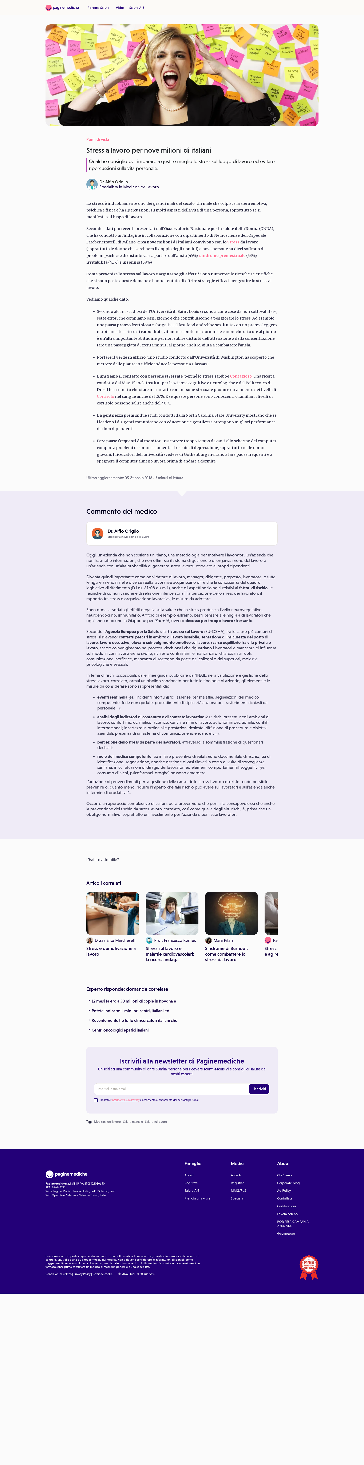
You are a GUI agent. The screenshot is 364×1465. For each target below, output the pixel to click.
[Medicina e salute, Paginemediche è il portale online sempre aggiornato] (62, 8)
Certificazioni (286, 1206)
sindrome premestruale (222, 255)
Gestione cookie (102, 1273)
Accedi (189, 1175)
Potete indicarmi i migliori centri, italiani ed (130, 1010)
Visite (120, 7)
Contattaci (284, 1198)
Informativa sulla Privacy (125, 1100)
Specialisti (238, 1198)
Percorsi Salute (98, 7)
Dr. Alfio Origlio (113, 182)
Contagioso (241, 376)
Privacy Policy (82, 1274)
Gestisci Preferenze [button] (71, 1457)
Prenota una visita (197, 1198)
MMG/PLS (238, 1190)
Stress (233, 242)
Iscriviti (260, 1089)
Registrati (191, 1183)
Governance (286, 1233)
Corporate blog (288, 1183)
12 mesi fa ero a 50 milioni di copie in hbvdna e (134, 1001)
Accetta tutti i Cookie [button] (116, 1457)
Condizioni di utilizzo (59, 1274)
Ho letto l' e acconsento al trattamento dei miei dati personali (149, 1100)
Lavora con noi (287, 1214)
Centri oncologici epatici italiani (120, 1030)
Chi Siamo (284, 1175)
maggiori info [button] (34, 1445)
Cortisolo (105, 396)
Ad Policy (284, 1190)
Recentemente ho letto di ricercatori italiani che (134, 1020)
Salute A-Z (136, 7)
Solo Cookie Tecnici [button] (26, 1457)
